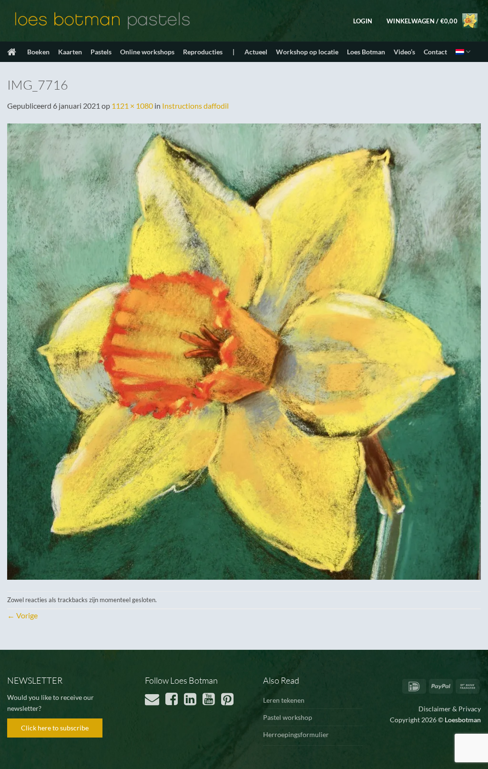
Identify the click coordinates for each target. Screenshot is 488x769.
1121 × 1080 (132, 105)
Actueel (255, 52)
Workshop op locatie (307, 52)
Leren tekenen (284, 700)
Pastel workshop (287, 717)
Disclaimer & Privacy (449, 709)
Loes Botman (366, 52)
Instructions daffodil (195, 105)
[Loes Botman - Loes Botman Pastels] (102, 21)
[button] (362, 21)
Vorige (22, 615)
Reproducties (203, 52)
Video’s (404, 52)
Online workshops (147, 52)
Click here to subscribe (55, 728)
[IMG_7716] (244, 350)
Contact (435, 52)
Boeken (38, 52)
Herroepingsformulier (296, 734)
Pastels (101, 52)
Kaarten (70, 52)
